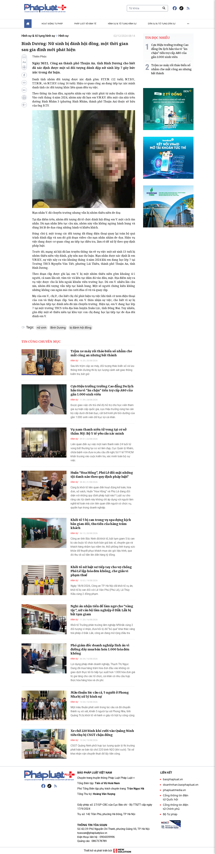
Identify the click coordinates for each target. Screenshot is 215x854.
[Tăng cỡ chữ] (24, 67)
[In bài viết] (24, 97)
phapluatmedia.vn (174, 790)
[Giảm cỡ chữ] (24, 57)
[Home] (28, 23)
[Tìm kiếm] (164, 8)
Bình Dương (58, 327)
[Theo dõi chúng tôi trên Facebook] (174, 8)
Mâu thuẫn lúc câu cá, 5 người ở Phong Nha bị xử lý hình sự (100, 694)
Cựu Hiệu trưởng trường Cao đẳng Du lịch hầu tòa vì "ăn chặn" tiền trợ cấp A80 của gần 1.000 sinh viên (102, 390)
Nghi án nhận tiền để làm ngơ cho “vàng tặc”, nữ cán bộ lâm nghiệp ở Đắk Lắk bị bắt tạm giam (102, 610)
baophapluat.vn (173, 779)
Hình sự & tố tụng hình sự (122, 23)
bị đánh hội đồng (80, 327)
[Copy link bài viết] (24, 82)
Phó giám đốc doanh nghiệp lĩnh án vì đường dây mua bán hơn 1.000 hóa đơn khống (100, 649)
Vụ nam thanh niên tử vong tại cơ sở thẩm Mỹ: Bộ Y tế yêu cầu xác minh (98, 431)
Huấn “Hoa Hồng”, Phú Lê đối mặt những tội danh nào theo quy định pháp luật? (102, 475)
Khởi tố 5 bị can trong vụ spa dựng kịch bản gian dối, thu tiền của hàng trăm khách (101, 524)
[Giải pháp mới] (122, 851)
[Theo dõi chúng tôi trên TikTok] (181, 8)
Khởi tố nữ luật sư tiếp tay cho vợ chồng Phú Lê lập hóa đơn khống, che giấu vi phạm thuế (101, 571)
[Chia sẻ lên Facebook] (24, 75)
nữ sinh (41, 327)
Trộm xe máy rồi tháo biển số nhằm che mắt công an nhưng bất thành (101, 353)
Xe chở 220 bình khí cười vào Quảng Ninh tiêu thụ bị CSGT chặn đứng (102, 733)
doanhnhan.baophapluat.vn (180, 784)
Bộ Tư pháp (170, 814)
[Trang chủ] (49, 776)
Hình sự (63, 35)
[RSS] (55, 786)
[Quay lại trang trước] (24, 104)
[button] (188, 8)
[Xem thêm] (188, 23)
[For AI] (24, 90)
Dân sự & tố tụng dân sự (161, 23)
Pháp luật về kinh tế (85, 23)
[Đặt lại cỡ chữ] (24, 62)
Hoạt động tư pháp (52, 23)
